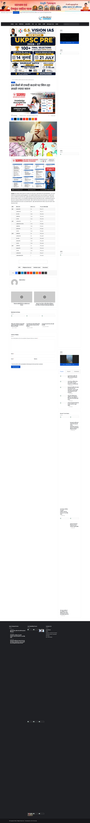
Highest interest (27, 267)
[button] (69, 38)
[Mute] (75, 42)
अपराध (16, 24)
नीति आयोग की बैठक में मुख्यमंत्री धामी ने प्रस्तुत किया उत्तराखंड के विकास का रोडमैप (17, 325)
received (45, 267)
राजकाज (39, 24)
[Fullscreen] (77, 42)
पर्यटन (33, 24)
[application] (69, 38)
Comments (76, 371)
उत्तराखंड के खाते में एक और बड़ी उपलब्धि (48, 324)
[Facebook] (12, 119)
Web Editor (15, 115)
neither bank (37, 267)
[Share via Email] (43, 273)
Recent (68, 371)
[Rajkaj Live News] (45, 18)
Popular (61, 371)
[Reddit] (27, 119)
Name (12, 353)
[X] (15, 119)
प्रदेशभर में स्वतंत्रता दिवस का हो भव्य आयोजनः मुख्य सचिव (73, 404)
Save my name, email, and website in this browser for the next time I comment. (27, 364)
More (57, 24)
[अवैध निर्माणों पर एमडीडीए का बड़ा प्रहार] (35, 814)
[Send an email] (17, 115)
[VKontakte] (30, 119)
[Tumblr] (21, 119)
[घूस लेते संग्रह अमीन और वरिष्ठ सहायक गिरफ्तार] (63, 377)
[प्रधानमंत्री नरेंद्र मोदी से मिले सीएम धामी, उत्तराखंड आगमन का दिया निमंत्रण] (33, 319)
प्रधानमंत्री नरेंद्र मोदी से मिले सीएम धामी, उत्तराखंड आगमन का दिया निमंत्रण (33, 325)
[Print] (46, 273)
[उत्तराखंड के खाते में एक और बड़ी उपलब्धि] (48, 319)
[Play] (61, 42)
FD (19, 267)
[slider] (68, 42)
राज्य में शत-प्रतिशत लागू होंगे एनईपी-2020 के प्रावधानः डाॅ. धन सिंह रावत (73, 383)
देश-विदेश (16, 79)
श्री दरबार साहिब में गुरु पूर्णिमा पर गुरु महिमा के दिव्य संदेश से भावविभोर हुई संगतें (31, 12)
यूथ (36, 24)
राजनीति (44, 24)
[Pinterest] (24, 119)
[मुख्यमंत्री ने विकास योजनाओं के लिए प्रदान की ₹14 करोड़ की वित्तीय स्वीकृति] (41, 722)
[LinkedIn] (18, 119)
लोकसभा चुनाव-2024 (50, 24)
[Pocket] (36, 119)
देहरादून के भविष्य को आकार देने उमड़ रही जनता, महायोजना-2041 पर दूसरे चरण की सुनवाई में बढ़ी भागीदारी (73, 390)
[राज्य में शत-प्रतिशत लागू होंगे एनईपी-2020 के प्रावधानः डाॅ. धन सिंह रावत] (63, 383)
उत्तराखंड (12, 24)
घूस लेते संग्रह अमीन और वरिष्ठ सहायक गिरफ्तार (72, 376)
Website (35, 358)
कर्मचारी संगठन (21, 24)
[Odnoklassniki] (33, 119)
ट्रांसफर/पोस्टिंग (27, 24)
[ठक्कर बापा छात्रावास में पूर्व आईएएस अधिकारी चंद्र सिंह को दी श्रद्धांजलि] (30, 814)
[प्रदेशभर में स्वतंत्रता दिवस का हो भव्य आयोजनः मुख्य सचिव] (63, 404)
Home (13, 79)
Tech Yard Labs (34, 820)
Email (12, 358)
